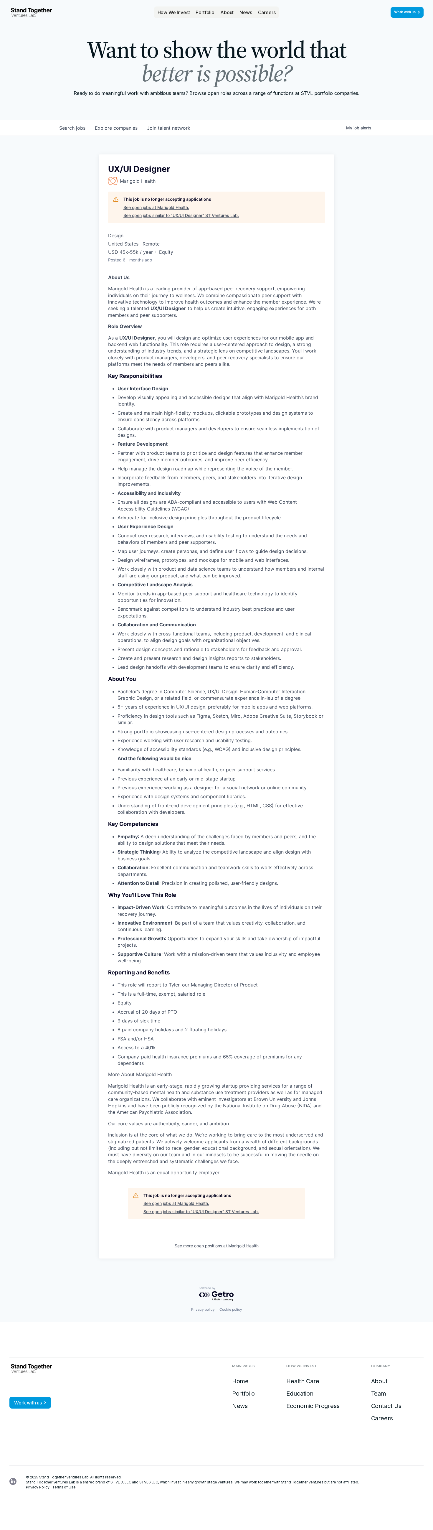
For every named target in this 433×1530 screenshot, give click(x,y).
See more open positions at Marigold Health (217, 1245)
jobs (72, 128)
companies (116, 128)
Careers (267, 12)
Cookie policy (230, 1309)
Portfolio (205, 12)
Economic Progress (312, 1405)
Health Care (302, 1381)
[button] (173, 12)
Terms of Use (63, 1487)
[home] (31, 12)
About (227, 12)
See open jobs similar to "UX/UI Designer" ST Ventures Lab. (181, 215)
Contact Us (386, 1405)
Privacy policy (203, 1309)
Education (299, 1393)
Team (378, 1393)
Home (240, 1381)
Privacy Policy (37, 1487)
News (245, 12)
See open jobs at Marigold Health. (156, 207)
